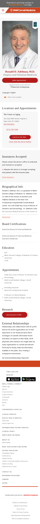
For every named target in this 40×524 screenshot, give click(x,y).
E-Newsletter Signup (8, 453)
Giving (4, 483)
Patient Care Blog (7, 464)
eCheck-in (5, 400)
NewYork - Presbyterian (20, 495)
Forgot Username (7, 392)
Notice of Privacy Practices (20, 512)
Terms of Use (21, 509)
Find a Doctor (12, 372)
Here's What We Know (11, 435)
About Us (6, 440)
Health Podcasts (7, 458)
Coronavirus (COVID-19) (12, 409)
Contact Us (7, 472)
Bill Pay (4, 402)
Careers (5, 479)
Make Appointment (19, 80)
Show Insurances (8, 177)
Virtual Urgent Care (8, 423)
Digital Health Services (12, 418)
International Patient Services (15, 427)
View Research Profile (13, 315)
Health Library (6, 456)
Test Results (5, 397)
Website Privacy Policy (20, 506)
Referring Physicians (11, 475)
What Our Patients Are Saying (14, 447)
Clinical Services (9, 414)
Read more (6, 217)
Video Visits (5, 421)
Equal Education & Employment (20, 515)
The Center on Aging (12, 114)
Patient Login (6, 386)
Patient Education (10, 450)
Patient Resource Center (9, 466)
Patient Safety (6, 442)
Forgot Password (7, 394)
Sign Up (4, 389)
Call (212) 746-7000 (19, 137)
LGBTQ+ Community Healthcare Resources (15, 461)
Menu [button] (3, 10)
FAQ (3, 405)
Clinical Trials (8, 431)
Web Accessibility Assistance (20, 519)
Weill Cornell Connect (12, 384)
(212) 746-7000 (12, 129)
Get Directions (9, 124)
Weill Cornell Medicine (20, 490)
